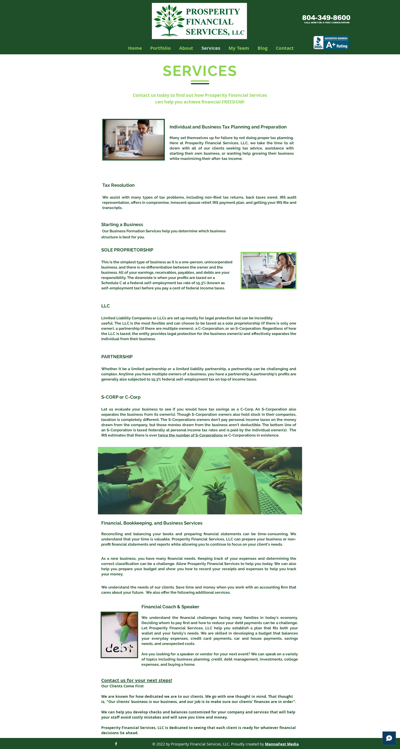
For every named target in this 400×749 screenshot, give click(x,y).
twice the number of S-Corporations (190, 435)
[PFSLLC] (116, 744)
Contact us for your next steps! (136, 680)
